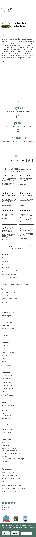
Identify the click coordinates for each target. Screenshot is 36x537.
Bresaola (4, 362)
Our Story (4, 413)
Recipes (4, 442)
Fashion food (5, 332)
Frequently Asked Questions (10, 453)
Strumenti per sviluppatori (9, 448)
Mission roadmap (6, 416)
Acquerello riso (6, 379)
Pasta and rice (5, 261)
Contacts (4, 456)
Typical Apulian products (9, 292)
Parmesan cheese (7, 355)
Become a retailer (7, 430)
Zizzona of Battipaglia (8, 352)
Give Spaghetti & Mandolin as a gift (12, 459)
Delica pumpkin (6, 482)
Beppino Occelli (6, 382)
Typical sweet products (9, 274)
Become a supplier (7, 427)
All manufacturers (7, 395)
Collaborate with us (7, 424)
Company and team (7, 405)
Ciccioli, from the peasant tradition (12, 485)
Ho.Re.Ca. (4, 421)
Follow (31, 18)
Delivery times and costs (9, 451)
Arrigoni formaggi (7, 385)
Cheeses (4, 258)
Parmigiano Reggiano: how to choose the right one (17, 488)
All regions (4, 305)
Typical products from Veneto (11, 302)
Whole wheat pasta (7, 349)
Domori (3, 392)
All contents (5, 495)
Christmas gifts (6, 316)
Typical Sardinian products (9, 295)
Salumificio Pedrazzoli (8, 388)
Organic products (6, 322)
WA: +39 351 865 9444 (28, 3)
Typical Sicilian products (9, 289)
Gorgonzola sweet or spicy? (10, 475)
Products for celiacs (7, 329)
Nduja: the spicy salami (8, 472)
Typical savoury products (9, 271)
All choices (4, 335)
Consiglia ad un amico (8, 432)
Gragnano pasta (6, 346)
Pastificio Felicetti (7, 376)
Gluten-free (5, 325)
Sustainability (5, 418)
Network (4, 462)
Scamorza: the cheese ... (9, 492)
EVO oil (3, 264)
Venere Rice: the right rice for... (11, 479)
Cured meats (5, 268)
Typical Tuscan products (9, 299)
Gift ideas (4, 319)
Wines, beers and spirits (9, 277)
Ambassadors (5, 408)
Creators (4, 410)
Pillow (3, 359)
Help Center (5, 445)
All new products (7, 365)
